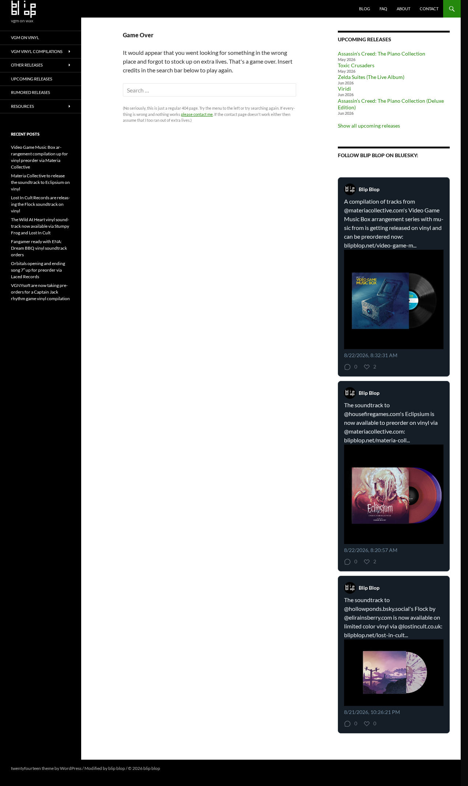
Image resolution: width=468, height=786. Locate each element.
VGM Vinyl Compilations (37, 51)
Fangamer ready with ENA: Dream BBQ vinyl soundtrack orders (39, 248)
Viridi (344, 89)
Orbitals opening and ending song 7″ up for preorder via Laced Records (38, 270)
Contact (429, 8)
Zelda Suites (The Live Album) (371, 77)
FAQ (383, 8)
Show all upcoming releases (369, 125)
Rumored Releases (30, 92)
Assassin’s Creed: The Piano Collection (381, 53)
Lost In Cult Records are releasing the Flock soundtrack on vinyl (40, 204)
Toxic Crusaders (356, 65)
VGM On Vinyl (25, 37)
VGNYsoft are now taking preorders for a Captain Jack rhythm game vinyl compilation (40, 292)
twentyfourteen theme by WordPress (46, 768)
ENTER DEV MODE (180, 768)
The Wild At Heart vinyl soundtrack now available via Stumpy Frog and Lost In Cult (40, 226)
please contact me (197, 114)
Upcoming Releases (31, 78)
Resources (22, 106)
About (403, 8)
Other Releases (27, 65)
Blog (364, 8)
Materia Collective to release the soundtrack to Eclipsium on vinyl (40, 182)
